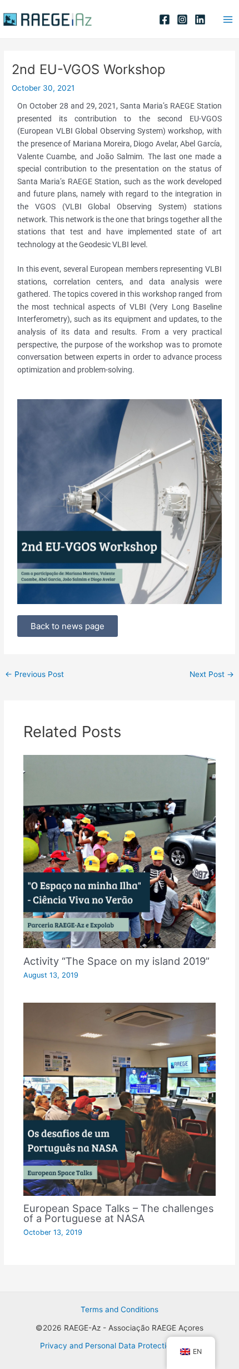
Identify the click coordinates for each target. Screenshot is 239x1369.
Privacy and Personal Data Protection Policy (119, 1345)
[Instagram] (182, 19)
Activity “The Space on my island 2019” (116, 961)
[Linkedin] (200, 19)
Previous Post (34, 674)
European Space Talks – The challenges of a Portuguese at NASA (118, 1213)
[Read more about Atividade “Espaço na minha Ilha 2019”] (119, 851)
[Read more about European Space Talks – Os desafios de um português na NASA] (119, 1098)
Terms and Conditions (119, 1309)
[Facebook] (164, 19)
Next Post (212, 674)
